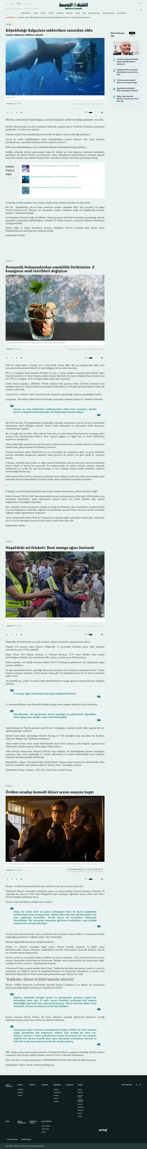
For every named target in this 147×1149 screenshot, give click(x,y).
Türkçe (19, 3)
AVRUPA (20, 1092)
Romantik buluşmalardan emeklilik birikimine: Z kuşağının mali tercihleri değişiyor (50, 269)
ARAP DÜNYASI (26, 13)
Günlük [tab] (132, 33)
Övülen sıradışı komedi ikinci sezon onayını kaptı (50, 792)
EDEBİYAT (81, 1107)
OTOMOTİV (57, 1092)
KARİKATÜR (45, 1129)
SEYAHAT (80, 1110)
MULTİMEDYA (121, 13)
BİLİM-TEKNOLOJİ (94, 13)
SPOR (84, 13)
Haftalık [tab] (132, 35)
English (12, 3)
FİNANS (56, 1095)
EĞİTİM (80, 1092)
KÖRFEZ (43, 13)
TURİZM (56, 1101)
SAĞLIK (80, 1089)
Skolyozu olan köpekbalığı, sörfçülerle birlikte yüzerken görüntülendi (56, 187)
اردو (24, 3)
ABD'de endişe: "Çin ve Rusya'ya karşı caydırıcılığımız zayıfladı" (40, 17)
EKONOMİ (60, 13)
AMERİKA (21, 1089)
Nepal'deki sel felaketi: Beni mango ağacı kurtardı (50, 548)
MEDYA (80, 1104)
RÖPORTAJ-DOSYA (108, 13)
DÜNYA (36, 13)
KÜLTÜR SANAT (80, 1096)
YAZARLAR (69, 13)
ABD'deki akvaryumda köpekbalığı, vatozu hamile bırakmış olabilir (55, 166)
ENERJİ (56, 1089)
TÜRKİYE (51, 13)
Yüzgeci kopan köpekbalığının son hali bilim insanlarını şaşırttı (54, 177)
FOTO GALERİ (46, 1126)
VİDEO (44, 1132)
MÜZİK (80, 1113)
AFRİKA (20, 1095)
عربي (7, 3)
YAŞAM (77, 13)
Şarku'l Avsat (17, 104)
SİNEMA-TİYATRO (80, 1100)
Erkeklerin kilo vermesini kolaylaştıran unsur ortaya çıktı (127, 72)
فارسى (29, 3)
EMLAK (56, 1098)
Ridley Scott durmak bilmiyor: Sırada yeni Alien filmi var (127, 99)
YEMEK (80, 1116)
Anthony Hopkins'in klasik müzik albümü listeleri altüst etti (127, 61)
